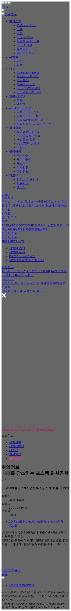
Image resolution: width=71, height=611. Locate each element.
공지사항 (23, 155)
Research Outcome (28, 72)
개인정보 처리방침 (21, 585)
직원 (20, 64)
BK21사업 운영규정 (30, 119)
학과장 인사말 (26, 25)
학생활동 (15, 127)
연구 (12, 68)
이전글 (6, 570)
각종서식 (23, 183)
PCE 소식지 (24, 45)
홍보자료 (23, 49)
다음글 (15, 570)
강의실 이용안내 (28, 179)
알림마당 (15, 151)
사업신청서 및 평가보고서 (34, 123)
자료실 (13, 175)
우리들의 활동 (26, 139)
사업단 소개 (17, 248)
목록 (5, 574)
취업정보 (23, 171)
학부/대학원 (17, 96)
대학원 (21, 104)
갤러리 (21, 187)
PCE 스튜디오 (14, 275)
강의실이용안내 (12, 291)
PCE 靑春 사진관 (28, 143)
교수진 (21, 61)
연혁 (20, 33)
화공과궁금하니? (28, 131)
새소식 (21, 163)
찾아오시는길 (26, 53)
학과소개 (15, 21)
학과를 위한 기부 (28, 41)
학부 (20, 100)
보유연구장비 (26, 84)
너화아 (21, 147)
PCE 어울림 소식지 (31, 205)
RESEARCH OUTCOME (18, 225)
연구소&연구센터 (28, 88)
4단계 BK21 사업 (20, 108)
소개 (20, 29)
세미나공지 (24, 159)
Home (5, 194)
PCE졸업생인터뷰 (29, 135)
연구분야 (23, 80)
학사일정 (23, 167)
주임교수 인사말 (12, 201)
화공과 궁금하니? (13, 271)
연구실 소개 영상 (28, 76)
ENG (5, 6)
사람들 (13, 57)
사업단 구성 (17, 252)
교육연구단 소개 (28, 112)
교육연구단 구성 (28, 115)
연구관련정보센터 (29, 92)
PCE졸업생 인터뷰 (38, 271)
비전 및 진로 (25, 37)
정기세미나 (22, 283)
